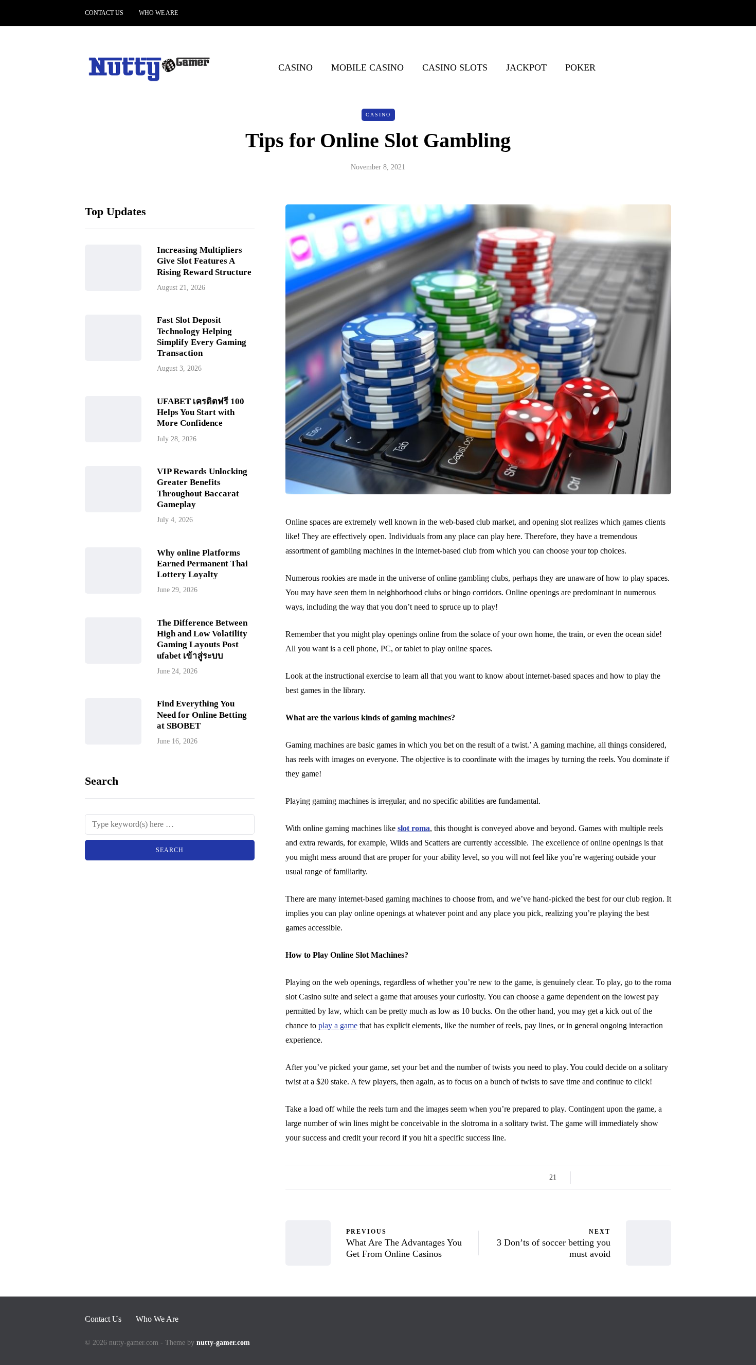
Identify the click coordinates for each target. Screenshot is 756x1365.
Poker (580, 67)
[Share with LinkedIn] (626, 1177)
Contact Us (104, 12)
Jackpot (526, 67)
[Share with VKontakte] (651, 1177)
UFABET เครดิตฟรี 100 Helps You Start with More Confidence (200, 412)
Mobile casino (367, 67)
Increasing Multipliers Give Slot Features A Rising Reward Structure (204, 262)
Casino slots (455, 67)
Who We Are (158, 12)
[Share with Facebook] (587, 1177)
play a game (337, 1025)
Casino (295, 67)
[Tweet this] (600, 1177)
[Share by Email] (664, 1177)
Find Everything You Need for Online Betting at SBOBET (202, 715)
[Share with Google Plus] (613, 1177)
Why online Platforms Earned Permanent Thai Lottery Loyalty (202, 564)
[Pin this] (639, 1177)
